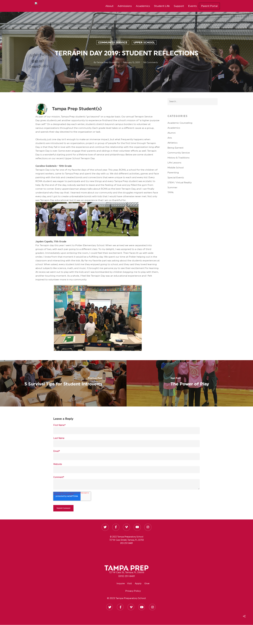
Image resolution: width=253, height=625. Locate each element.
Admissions (125, 6)
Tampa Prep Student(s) (108, 63)
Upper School (144, 42)
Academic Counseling (179, 123)
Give (146, 583)
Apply (139, 583)
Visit (131, 583)
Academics (143, 6)
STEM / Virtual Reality (179, 182)
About (109, 6)
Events (192, 6)
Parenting (173, 172)
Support (179, 6)
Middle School (175, 167)
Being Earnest (175, 148)
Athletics (172, 143)
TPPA (170, 192)
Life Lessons (174, 163)
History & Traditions (178, 158)
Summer (172, 187)
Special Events (175, 177)
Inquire (122, 583)
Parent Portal (209, 6)
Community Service (112, 42)
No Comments (150, 63)
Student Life (162, 6)
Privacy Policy (133, 591)
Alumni (171, 133)
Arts (169, 138)
